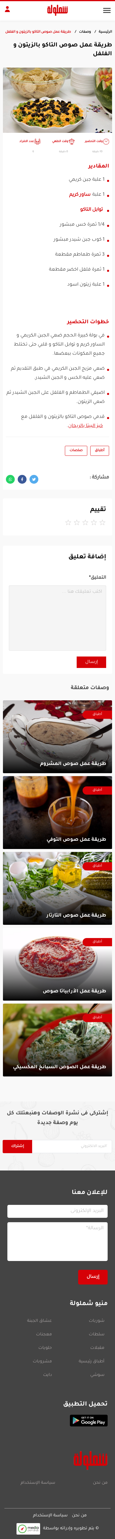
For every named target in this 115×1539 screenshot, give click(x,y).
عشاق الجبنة (39, 1321)
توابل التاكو (91, 209)
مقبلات (97, 1348)
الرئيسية (105, 32)
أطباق (99, 451)
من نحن (100, 1483)
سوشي (97, 1375)
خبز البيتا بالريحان (85, 426)
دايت (47, 1375)
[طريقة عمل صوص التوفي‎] (57, 812)
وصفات (85, 32)
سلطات (96, 1334)
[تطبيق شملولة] (57, 1420)
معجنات (44, 1334)
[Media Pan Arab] (28, 1529)
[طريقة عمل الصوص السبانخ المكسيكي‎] (57, 1040)
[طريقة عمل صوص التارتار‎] (57, 888)
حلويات (45, 1348)
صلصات (76, 451)
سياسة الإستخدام (38, 1483)
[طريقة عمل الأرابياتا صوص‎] (57, 964)
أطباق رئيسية (91, 1361)
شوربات (96, 1321)
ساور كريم (80, 194)
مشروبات (42, 1361)
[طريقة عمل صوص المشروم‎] (57, 736)
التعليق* (97, 577)
